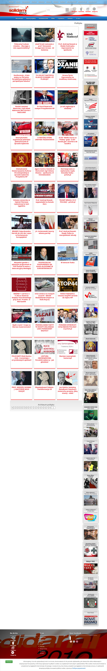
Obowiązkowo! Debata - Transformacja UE (44, 388)
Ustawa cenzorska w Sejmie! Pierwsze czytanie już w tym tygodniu (21, 203)
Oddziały (42, 646)
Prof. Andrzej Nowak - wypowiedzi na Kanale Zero (45, 202)
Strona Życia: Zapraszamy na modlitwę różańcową (67, 77)
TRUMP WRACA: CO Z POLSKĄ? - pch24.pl (67, 201)
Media (18, 2)
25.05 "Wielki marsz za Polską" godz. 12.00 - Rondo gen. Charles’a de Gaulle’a (67, 141)
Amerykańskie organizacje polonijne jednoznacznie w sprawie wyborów (21, 141)
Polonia (55, 2)
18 (49, 407)
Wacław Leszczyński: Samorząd (67, 357)
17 (47, 407)
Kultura (34, 2)
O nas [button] (78, 18)
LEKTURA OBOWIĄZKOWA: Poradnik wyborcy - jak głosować (44, 359)
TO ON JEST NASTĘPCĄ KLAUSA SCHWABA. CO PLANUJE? (45, 77)
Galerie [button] (70, 18)
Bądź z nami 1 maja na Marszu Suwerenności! (21, 326)
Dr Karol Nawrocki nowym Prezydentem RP (45, 107)
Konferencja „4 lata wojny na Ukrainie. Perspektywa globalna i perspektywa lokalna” (21, 78)
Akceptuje (9, 661)
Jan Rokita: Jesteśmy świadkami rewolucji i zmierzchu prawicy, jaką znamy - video (68, 390)
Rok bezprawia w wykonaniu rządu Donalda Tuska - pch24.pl (68, 172)
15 (42, 407)
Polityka (11, 2)
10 (29, 407)
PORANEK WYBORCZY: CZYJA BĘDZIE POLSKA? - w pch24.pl (67, 327)
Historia (48, 2)
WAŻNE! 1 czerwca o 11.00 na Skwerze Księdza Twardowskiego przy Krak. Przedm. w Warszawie (21, 298)
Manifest (42, 639)
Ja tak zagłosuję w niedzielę (67, 107)
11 (32, 407)
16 (44, 407)
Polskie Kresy (82, 2)
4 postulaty (43, 637)
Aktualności (19, 18)
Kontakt (42, 653)
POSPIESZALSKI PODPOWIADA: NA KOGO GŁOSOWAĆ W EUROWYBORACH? (44, 265)
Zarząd (41, 644)
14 (39, 407)
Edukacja (41, 2)
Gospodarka (26, 2)
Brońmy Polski (71, 2)
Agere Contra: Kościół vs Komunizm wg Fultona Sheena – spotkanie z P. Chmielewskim (44, 172)
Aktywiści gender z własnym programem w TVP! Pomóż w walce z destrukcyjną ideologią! (21, 265)
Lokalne (62, 2)
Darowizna (42, 651)
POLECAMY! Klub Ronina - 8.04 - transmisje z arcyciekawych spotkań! (21, 358)
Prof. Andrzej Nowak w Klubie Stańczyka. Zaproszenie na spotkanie (67, 47)
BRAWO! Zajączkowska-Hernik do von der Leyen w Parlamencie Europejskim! (21, 234)
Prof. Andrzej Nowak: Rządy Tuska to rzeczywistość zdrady (67, 233)
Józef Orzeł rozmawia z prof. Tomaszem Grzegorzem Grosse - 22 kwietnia (44, 47)
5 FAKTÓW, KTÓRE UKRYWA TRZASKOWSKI (44, 139)
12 (34, 407)
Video (53, 18)
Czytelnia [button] (61, 18)
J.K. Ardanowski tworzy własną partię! (44, 232)
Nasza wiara (92, 2)
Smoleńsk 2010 (43, 18)
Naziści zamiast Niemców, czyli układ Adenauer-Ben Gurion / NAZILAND (21, 109)
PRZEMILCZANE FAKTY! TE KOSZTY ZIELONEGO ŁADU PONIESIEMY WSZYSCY (44, 328)
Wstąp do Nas (43, 648)
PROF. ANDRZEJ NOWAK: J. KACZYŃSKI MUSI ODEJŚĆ (21, 389)
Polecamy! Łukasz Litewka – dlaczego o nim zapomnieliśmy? (21, 46)
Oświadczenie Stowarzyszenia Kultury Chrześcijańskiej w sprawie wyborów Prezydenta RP (21, 173)
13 (37, 407)
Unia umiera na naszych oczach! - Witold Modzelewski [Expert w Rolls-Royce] (44, 297)
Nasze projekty (31, 18)
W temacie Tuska (67, 263)
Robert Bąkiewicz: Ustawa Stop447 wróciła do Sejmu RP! (67, 296)
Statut (41, 642)
